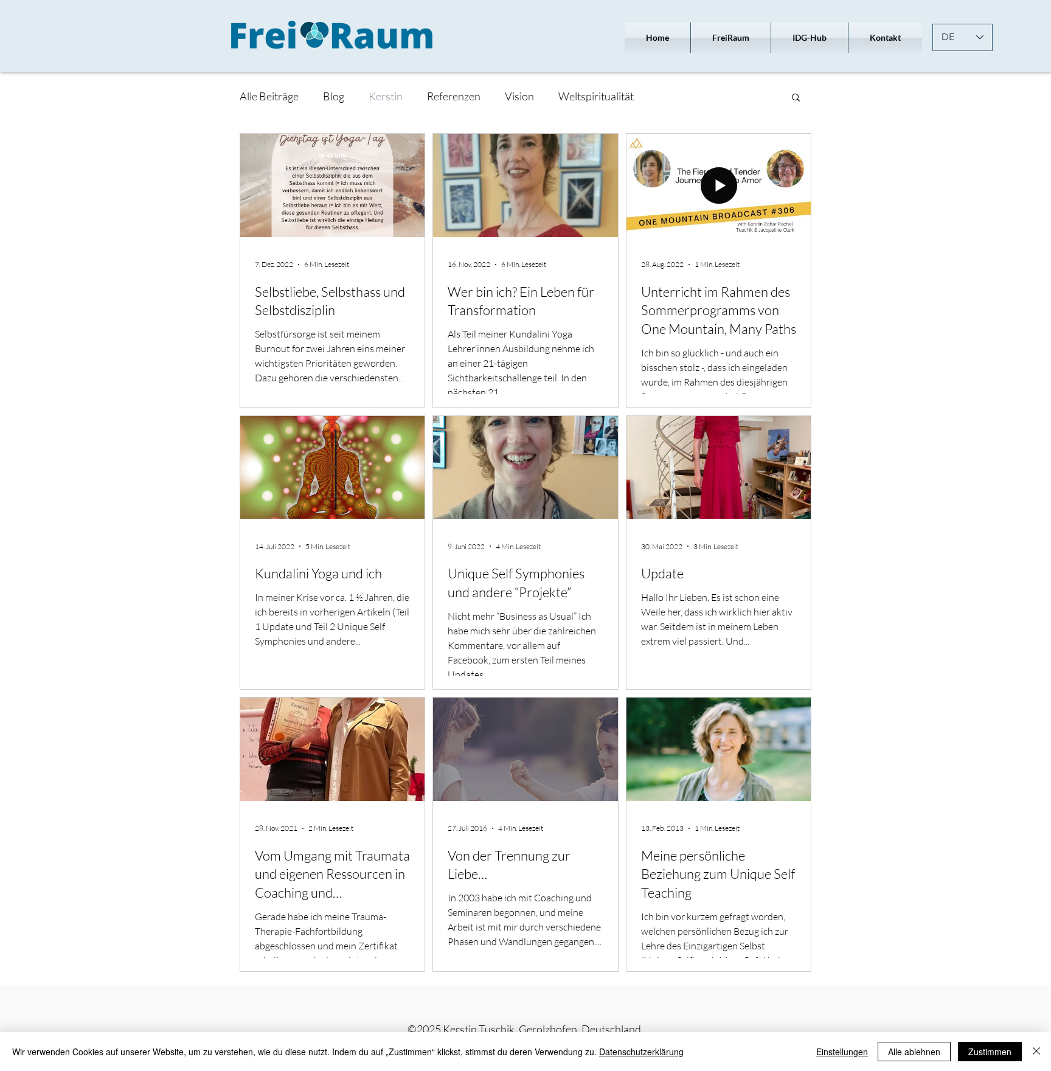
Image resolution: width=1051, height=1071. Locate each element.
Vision (519, 96)
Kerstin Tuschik (479, 1029)
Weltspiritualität (596, 96)
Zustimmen (989, 1051)
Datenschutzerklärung (641, 1051)
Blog (333, 96)
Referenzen (453, 96)
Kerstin (386, 96)
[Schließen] (1036, 1051)
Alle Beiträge (269, 96)
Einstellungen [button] (842, 1051)
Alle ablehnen (914, 1051)
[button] (796, 98)
